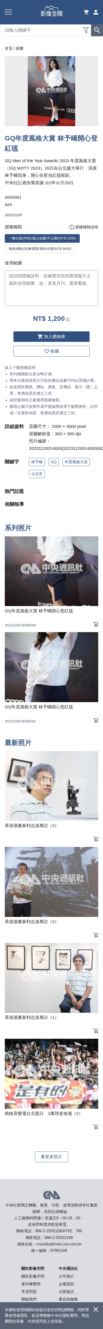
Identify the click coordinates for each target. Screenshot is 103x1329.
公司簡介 (66, 1276)
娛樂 (19, 48)
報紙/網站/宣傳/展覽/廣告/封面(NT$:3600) (40, 249)
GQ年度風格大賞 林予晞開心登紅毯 (39, 610)
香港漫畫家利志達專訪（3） (32, 825)
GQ (54, 462)
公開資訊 (66, 1292)
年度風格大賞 (76, 462)
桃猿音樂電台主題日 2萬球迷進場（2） (44, 1113)
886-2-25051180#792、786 (58, 1231)
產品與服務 (68, 1299)
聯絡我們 (29, 1299)
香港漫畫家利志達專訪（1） (32, 1017)
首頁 (8, 48)
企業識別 (66, 1284)
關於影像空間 (32, 1276)
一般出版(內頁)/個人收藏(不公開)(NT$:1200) (42, 238)
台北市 (37, 474)
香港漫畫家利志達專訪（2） (32, 921)
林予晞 (37, 462)
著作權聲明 (30, 1284)
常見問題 (29, 1292)
